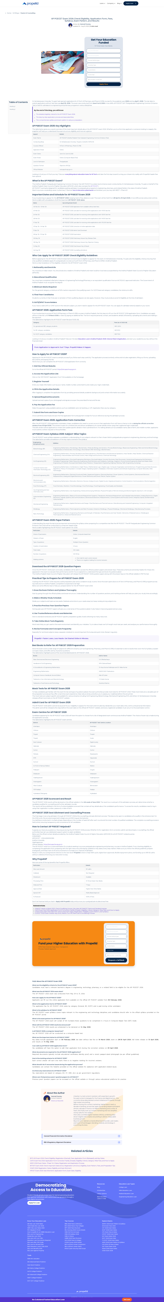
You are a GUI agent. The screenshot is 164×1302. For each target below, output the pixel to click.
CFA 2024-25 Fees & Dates (110, 1244)
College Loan (123, 1187)
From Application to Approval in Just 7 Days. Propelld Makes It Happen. (62, 347)
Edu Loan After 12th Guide (35, 1242)
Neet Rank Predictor (33, 1265)
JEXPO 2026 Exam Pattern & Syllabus (113, 1224)
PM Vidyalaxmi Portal (33, 1230)
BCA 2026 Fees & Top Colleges (74, 1226)
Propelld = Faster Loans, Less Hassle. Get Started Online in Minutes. (61, 638)
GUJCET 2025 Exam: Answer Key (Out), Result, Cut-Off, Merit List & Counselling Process (65, 913)
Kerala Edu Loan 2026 (34, 1236)
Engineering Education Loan (128, 1197)
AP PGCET (94, 186)
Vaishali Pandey (85, 24)
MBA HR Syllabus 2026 (72, 1234)
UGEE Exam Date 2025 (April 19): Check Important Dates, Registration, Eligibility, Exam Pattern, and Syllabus (71, 912)
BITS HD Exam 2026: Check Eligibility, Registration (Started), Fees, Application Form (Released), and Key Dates (67, 1158)
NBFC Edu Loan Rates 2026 (36, 1228)
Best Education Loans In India (102, 1197)
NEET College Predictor (34, 1277)
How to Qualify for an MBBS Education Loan (41, 1232)
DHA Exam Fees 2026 (109, 1226)
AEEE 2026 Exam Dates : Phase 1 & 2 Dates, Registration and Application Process (57, 1163)
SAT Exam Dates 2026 (109, 1236)
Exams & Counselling (28, 13)
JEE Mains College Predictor (36, 1268)
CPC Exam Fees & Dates (109, 1232)
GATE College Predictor (34, 1271)
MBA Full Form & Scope (72, 1232)
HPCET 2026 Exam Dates (110, 1234)
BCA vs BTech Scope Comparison (75, 1244)
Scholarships (101, 1190)
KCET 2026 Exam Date (109, 1238)
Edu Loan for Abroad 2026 (35, 1244)
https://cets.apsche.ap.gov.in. (66, 369)
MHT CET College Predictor (35, 1281)
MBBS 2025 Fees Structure (73, 1238)
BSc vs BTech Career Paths (73, 1246)
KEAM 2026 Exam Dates (109, 1248)
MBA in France (69, 1236)
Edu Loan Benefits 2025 (34, 1248)
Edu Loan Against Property (35, 1250)
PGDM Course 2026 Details (73, 1242)
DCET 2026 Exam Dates (109, 1230)
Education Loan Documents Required (39, 1240)
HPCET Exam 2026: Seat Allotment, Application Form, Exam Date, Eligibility (55, 1171)
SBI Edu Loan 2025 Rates (35, 1224)
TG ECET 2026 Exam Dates (110, 1240)
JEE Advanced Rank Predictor (36, 1262)
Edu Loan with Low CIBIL (35, 1238)
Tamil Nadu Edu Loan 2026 (35, 1226)
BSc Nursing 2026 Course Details (75, 1230)
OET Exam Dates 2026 (109, 1246)
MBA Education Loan (125, 1190)
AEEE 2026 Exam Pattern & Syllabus (113, 1242)
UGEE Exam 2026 (107, 1250)
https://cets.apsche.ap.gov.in (53, 844)
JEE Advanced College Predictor (37, 1274)
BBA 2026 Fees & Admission (73, 1224)
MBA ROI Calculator (33, 1258)
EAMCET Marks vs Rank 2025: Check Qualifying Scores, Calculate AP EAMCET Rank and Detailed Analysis (71, 908)
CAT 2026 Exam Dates (109, 1228)
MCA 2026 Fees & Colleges (73, 1240)
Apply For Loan (34, 1203)
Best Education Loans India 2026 (37, 1246)
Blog (98, 1187)
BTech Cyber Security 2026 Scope (75, 1248)
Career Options (102, 1193)
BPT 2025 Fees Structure (72, 1228)
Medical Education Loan (126, 1193)
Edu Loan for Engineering (35, 1234)
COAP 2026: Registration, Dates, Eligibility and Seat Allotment (50, 1168)
